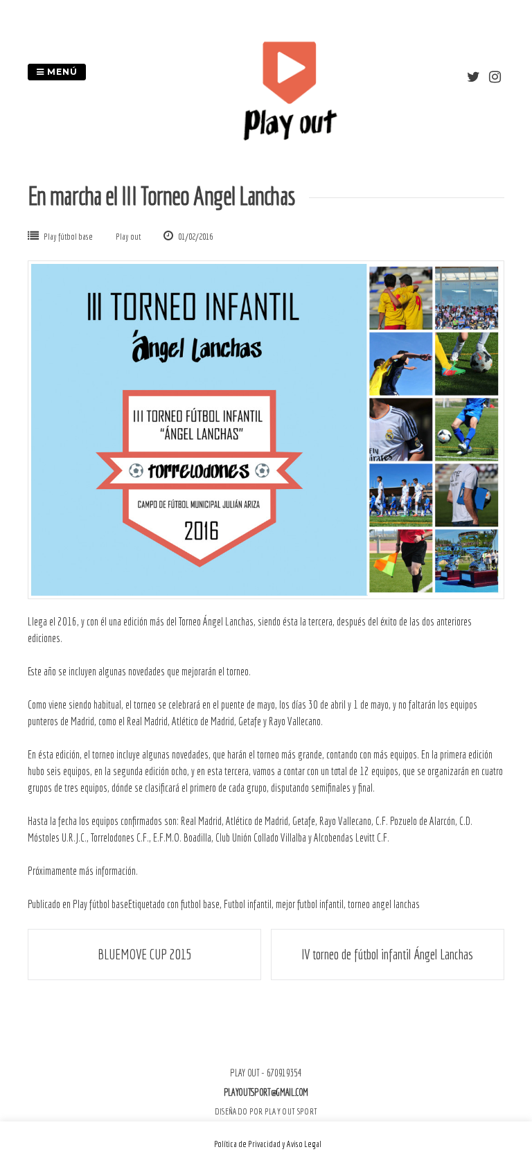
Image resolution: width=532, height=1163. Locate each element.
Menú (61, 71)
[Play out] (290, 136)
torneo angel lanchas (384, 904)
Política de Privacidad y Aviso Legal (267, 1144)
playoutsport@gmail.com (266, 1092)
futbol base (200, 904)
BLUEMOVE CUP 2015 (145, 954)
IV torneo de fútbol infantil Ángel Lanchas (387, 954)
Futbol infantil (248, 904)
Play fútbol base (68, 236)
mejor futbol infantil (310, 904)
